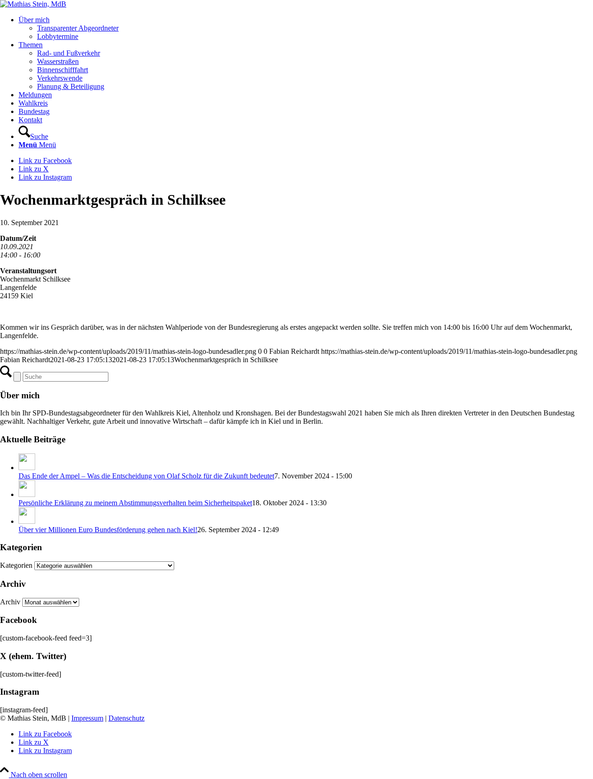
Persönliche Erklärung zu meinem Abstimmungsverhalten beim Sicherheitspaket (135, 503)
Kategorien (17, 565)
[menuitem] (306, 28)
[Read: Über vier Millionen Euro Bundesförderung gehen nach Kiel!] (27, 521)
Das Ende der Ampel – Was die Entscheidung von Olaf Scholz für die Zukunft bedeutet (146, 476)
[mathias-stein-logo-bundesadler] (33, 4)
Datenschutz (126, 718)
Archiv (10, 602)
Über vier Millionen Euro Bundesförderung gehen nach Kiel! (108, 530)
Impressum (87, 718)
